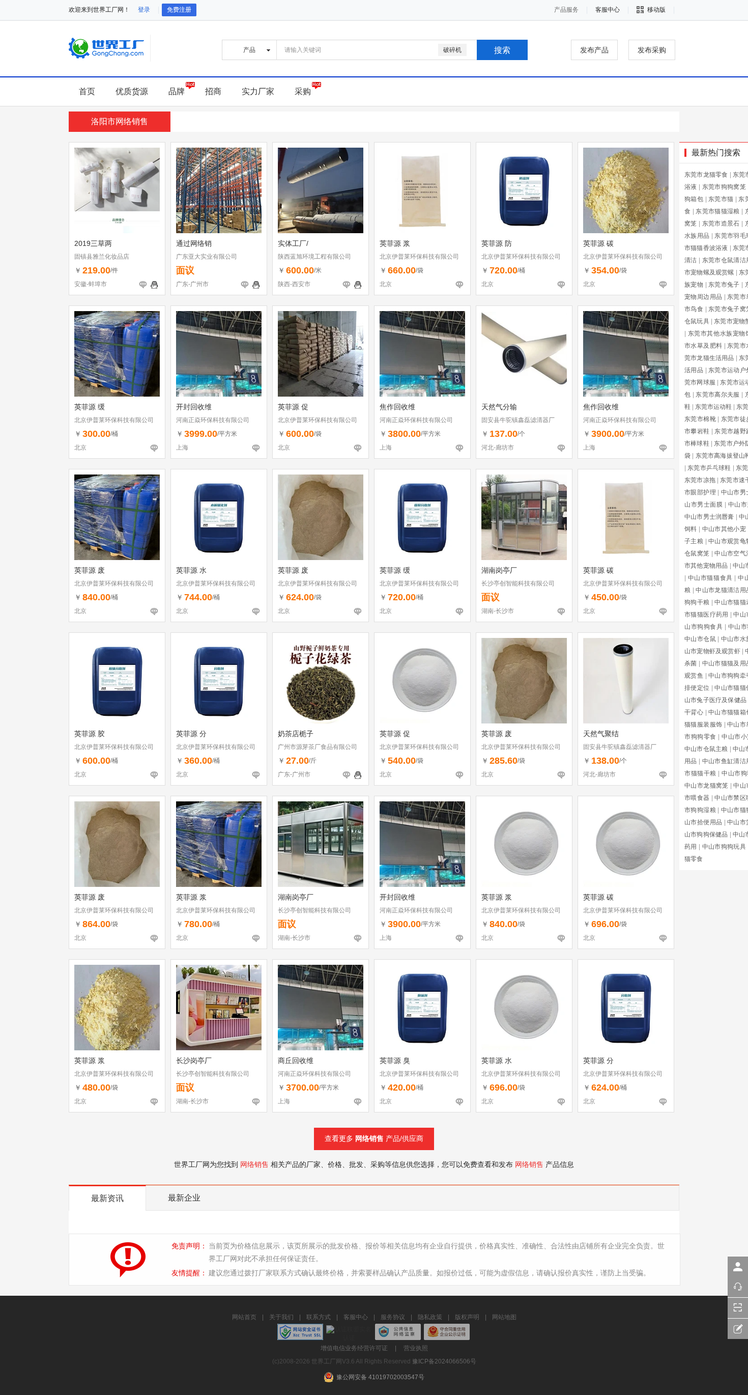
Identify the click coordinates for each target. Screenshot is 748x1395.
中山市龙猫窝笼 (706, 785)
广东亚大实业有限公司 (206, 256)
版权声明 (467, 1317)
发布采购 (652, 50)
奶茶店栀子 (295, 734)
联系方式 (318, 1317)
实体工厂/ (293, 243)
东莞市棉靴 (700, 419)
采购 (303, 91)
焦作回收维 (397, 407)
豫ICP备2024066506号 (444, 1361)
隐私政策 (430, 1317)
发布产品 (594, 50)
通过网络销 (194, 243)
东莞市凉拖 (699, 480)
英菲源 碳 (598, 243)
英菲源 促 (293, 407)
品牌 (176, 91)
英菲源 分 (191, 734)
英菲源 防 (496, 243)
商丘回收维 (295, 1060)
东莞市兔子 (724, 284)
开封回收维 (194, 407)
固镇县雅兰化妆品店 (101, 256)
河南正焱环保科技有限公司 (212, 420)
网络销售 (369, 1138)
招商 (213, 91)
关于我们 (281, 1317)
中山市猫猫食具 (710, 577)
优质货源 (132, 91)
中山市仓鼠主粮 (706, 748)
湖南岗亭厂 (499, 570)
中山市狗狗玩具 (724, 846)
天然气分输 (499, 407)
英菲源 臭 (395, 1060)
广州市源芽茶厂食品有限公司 (317, 746)
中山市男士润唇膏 (709, 516)
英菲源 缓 (89, 407)
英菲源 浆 (395, 243)
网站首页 (244, 1317)
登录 (144, 9)
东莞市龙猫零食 (706, 174)
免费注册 (179, 9)
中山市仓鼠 (700, 639)
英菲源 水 (191, 570)
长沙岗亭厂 (194, 1060)
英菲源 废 (89, 570)
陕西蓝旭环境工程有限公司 (314, 256)
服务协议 (393, 1317)
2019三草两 (93, 243)
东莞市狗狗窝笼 (724, 186)
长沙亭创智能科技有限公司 (518, 583)
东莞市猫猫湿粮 (718, 211)
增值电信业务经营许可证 (354, 1348)
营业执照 (416, 1348)
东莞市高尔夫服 (718, 394)
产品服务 (566, 9)
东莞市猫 (721, 199)
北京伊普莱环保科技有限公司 (419, 256)
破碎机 (452, 49)
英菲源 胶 (89, 734)
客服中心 (355, 1317)
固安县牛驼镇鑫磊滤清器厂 (518, 420)
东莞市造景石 (721, 223)
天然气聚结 (601, 734)
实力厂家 (258, 91)
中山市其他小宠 (724, 529)
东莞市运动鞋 (713, 406)
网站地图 (504, 1317)
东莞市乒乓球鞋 (709, 467)
